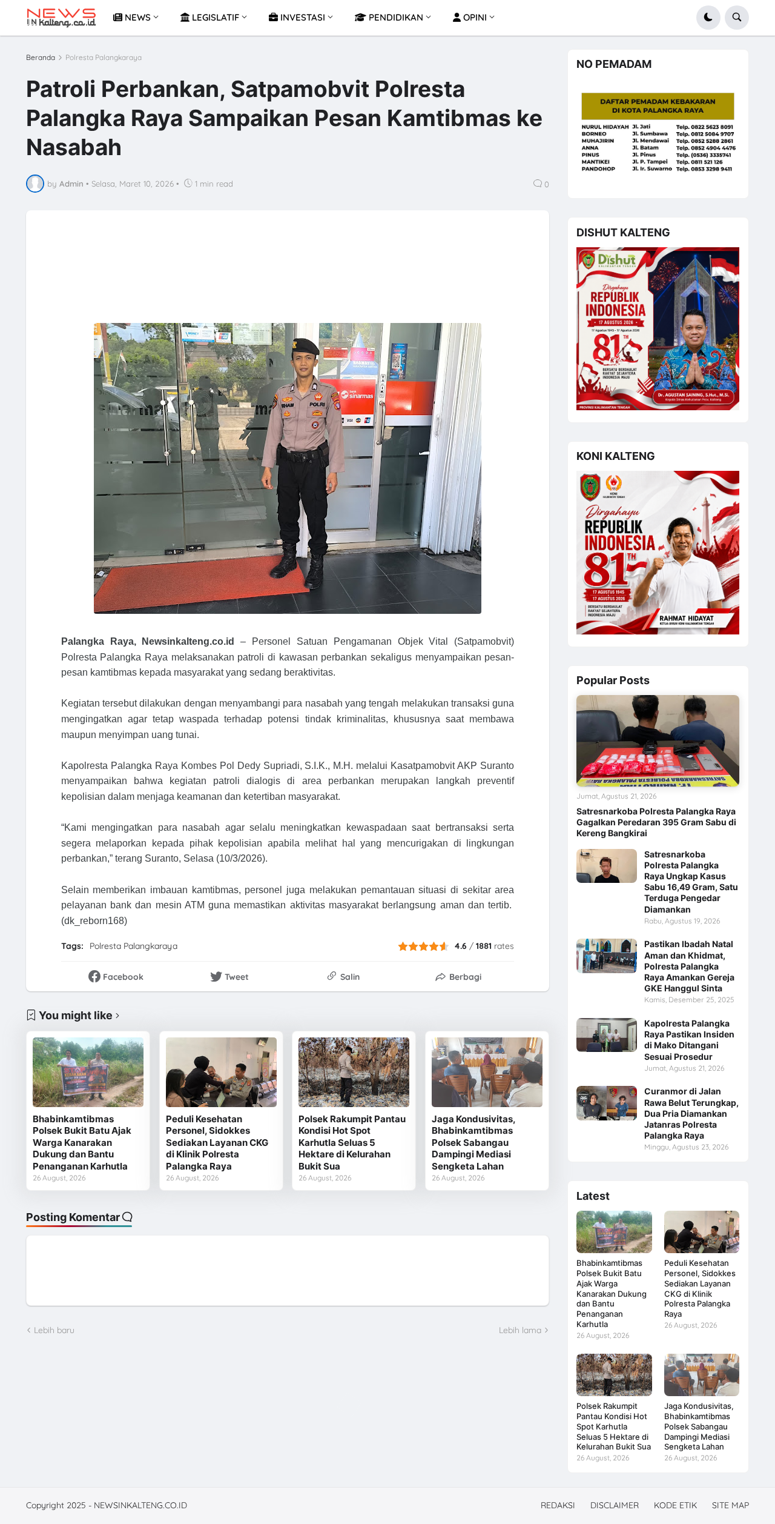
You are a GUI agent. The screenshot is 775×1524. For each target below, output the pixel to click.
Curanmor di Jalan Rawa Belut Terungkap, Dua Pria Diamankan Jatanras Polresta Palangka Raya (691, 1113)
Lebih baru (54, 1330)
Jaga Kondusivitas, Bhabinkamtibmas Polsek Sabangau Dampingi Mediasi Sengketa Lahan (473, 1142)
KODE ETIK (675, 1505)
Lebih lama (520, 1330)
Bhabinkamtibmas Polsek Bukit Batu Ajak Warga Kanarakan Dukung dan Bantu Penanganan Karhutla (82, 1142)
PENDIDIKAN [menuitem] (394, 17)
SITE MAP (730, 1505)
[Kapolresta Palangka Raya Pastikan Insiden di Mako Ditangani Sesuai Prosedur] (606, 1035)
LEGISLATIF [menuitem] (214, 17)
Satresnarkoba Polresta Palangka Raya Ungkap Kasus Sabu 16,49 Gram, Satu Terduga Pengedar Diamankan (691, 881)
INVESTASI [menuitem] (301, 17)
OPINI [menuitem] (474, 17)
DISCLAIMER (614, 1505)
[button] (708, 17)
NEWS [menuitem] (136, 17)
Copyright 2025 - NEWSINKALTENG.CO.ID (106, 1505)
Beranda (40, 57)
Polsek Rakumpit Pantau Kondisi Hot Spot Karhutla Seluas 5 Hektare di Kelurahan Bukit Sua (352, 1142)
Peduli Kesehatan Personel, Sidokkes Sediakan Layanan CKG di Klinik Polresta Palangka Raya (217, 1142)
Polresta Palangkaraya (103, 57)
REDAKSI (558, 1505)
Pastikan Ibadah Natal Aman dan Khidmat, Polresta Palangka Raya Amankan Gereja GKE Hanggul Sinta (689, 966)
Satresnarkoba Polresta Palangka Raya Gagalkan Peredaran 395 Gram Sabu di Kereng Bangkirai (656, 822)
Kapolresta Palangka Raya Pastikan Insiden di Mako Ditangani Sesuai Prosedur (689, 1040)
